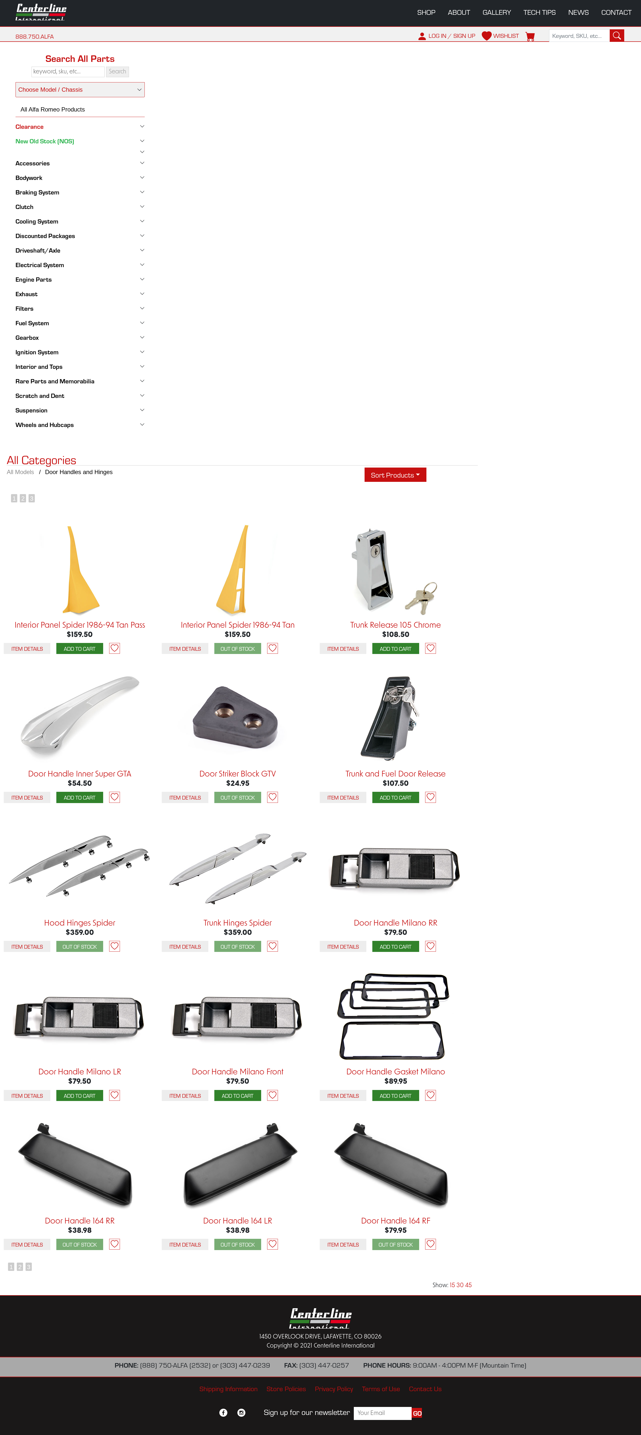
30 (460, 1286)
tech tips (540, 12)
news (578, 12)
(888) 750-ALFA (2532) (175, 1364)
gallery (497, 12)
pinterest (250, 1413)
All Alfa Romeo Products (53, 109)
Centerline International (46, 12)
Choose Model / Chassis (50, 89)
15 (452, 1286)
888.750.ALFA (35, 36)
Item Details (27, 648)
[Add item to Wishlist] (114, 648)
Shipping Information (229, 1388)
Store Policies (286, 1388)
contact (616, 12)
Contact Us (425, 1388)
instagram (241, 1413)
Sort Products (392, 475)
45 (468, 1286)
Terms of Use (381, 1388)
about (459, 12)
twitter (232, 1413)
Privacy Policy (334, 1388)
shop (426, 12)
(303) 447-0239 (245, 1364)
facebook (223, 1413)
